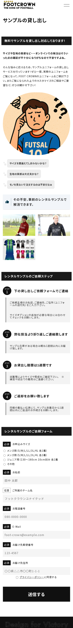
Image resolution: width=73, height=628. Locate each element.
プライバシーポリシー (32, 577)
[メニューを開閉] (66, 5)
